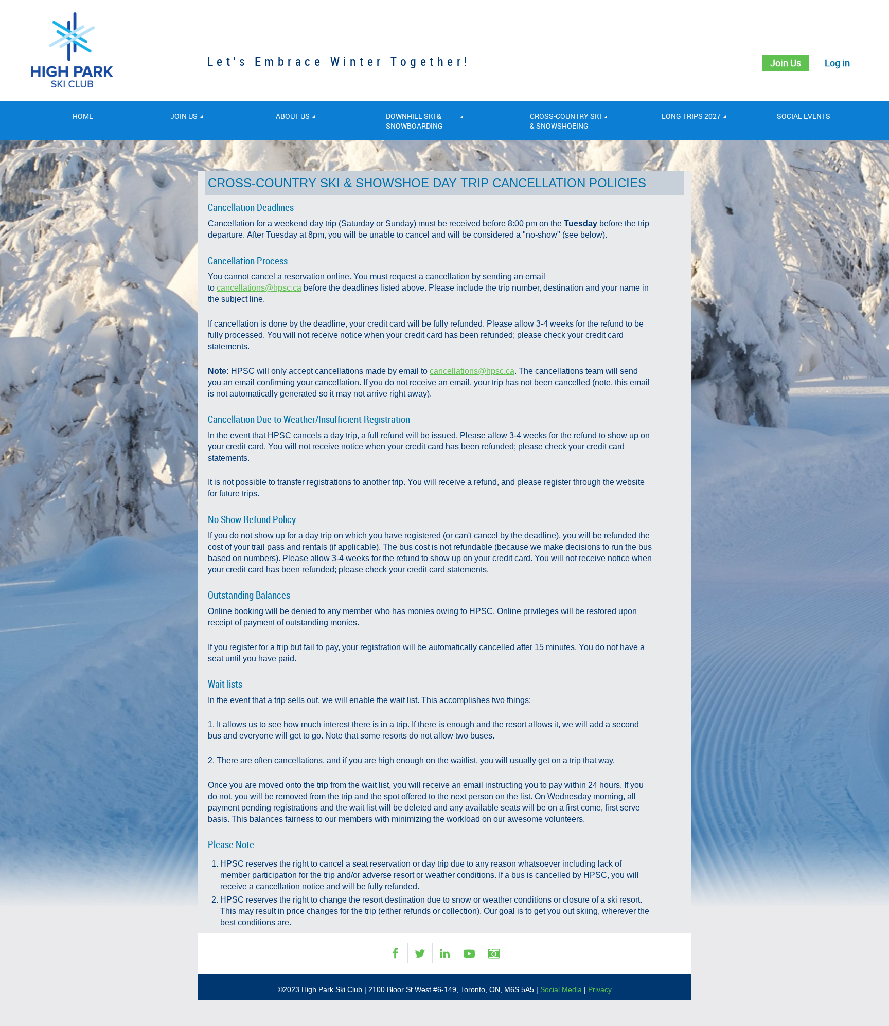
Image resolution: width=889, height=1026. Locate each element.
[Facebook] (395, 953)
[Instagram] (494, 953)
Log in (837, 63)
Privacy (600, 989)
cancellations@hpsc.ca (259, 287)
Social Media (561, 989)
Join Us (785, 63)
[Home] (72, 84)
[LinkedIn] (445, 953)
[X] (420, 953)
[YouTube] (469, 953)
